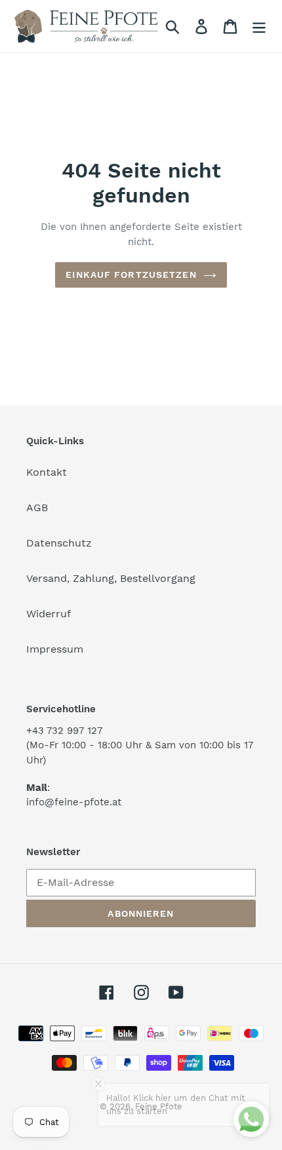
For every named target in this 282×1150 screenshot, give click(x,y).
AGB (37, 507)
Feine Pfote (158, 1106)
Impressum (54, 649)
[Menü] (259, 26)
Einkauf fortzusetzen (131, 274)
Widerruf (48, 613)
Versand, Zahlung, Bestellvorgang (110, 578)
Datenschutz (59, 543)
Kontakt (46, 472)
